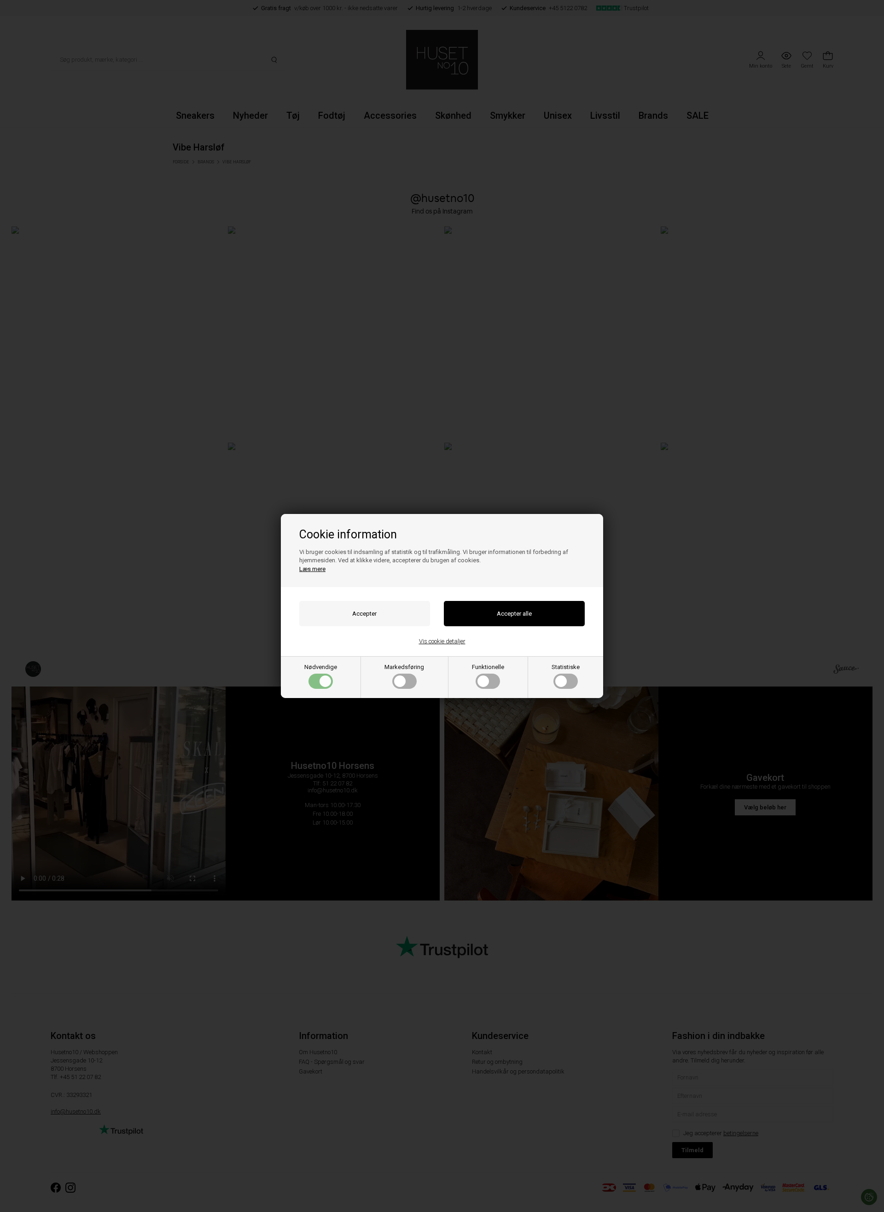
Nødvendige (320, 667)
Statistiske (566, 667)
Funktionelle (488, 667)
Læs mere (312, 569)
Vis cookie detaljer (442, 641)
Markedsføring (404, 667)
